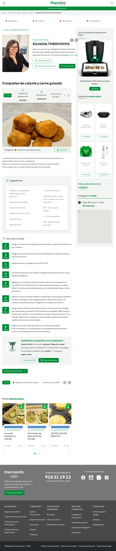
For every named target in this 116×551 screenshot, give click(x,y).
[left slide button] (4, 453)
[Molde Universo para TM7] (86, 151)
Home (4, 13)
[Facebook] (83, 477)
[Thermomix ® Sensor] (104, 151)
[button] (112, 3)
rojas (24, 13)
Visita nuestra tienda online (57, 8)
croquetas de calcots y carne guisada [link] (48, 13)
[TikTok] (106, 477)
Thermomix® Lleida (14, 13)
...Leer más (73, 55)
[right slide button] (69, 453)
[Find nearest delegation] (4, 3)
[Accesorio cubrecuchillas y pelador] (86, 113)
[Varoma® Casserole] (104, 113)
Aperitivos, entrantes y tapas (14, 427)
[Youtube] (91, 477)
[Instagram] (98, 477)
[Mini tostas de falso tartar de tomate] (37, 416)
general (30, 13)
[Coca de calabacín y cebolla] (13, 416)
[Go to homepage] (58, 3)
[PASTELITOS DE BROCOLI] (60, 416)
